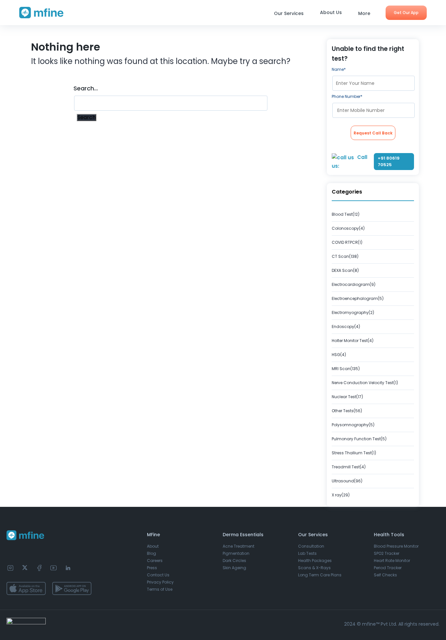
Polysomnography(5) (353, 425)
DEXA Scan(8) (345, 270)
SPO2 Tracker (386, 553)
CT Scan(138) (345, 256)
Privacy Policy (160, 582)
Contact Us (158, 575)
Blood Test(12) (345, 214)
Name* (339, 69)
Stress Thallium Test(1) (354, 453)
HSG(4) (339, 354)
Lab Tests (307, 553)
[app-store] (26, 588)
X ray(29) (341, 495)
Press (152, 567)
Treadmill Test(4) (349, 467)
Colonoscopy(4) (348, 228)
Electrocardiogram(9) (353, 284)
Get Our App (406, 12)
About (153, 546)
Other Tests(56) (347, 411)
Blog (151, 553)
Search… (85, 88)
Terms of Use (159, 589)
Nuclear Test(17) (347, 396)
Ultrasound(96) (347, 481)
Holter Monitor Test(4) (353, 340)
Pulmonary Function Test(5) (359, 439)
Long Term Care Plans (320, 575)
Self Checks (385, 575)
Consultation (311, 546)
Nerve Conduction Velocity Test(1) (365, 382)
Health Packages (315, 560)
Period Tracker (388, 567)
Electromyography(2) (353, 312)
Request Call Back (373, 133)
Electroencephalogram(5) (358, 298)
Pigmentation (236, 553)
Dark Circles (234, 560)
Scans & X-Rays (314, 567)
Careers (155, 560)
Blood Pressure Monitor (396, 546)
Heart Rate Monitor (392, 560)
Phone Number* (347, 96)
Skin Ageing (234, 567)
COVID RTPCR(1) (347, 242)
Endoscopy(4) (346, 326)
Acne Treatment (238, 546)
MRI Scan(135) (346, 368)
